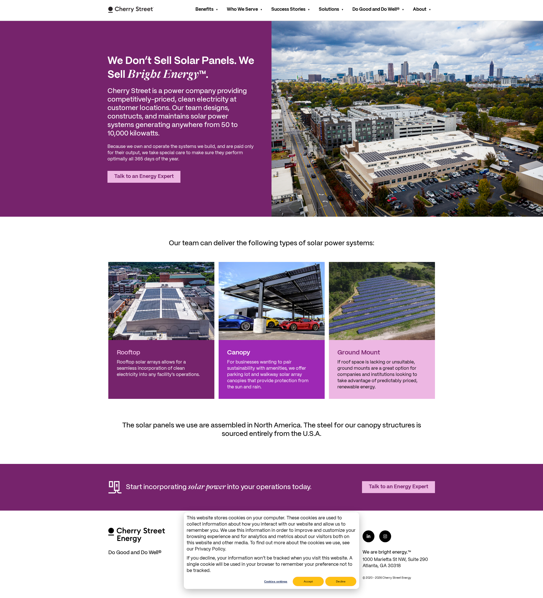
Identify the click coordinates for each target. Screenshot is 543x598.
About (419, 9)
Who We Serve (242, 9)
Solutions (329, 9)
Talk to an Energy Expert (144, 176)
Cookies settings (275, 581)
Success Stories (288, 9)
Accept (308, 581)
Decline (341, 581)
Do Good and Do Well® (376, 9)
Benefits (204, 9)
